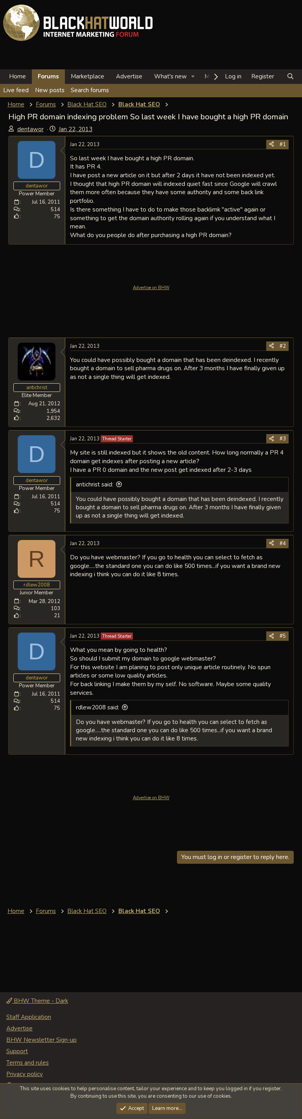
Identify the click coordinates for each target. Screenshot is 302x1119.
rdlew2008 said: (97, 707)
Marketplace (87, 76)
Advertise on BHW (151, 288)
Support (17, 1051)
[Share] (271, 144)
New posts (49, 90)
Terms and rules (27, 1063)
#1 (283, 144)
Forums (48, 76)
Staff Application (28, 1017)
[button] (193, 76)
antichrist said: (94, 484)
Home (17, 76)
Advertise (129, 76)
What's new (170, 76)
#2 (283, 346)
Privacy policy (24, 1074)
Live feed (16, 90)
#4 (283, 543)
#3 (283, 438)
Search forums (90, 90)
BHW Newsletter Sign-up (41, 1040)
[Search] (290, 76)
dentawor (30, 129)
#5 (283, 636)
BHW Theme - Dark (40, 1001)
